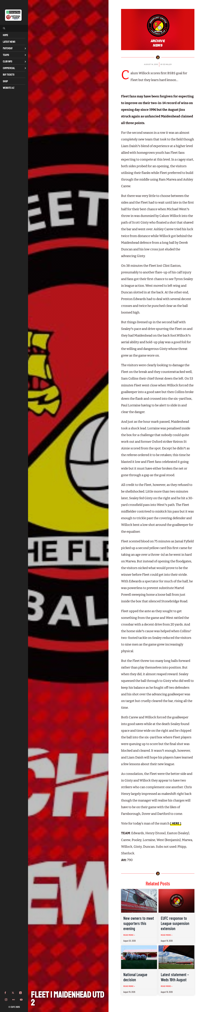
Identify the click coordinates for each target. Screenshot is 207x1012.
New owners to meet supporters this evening (138, 923)
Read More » (129, 935)
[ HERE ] (175, 823)
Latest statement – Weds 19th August (175, 977)
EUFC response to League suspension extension (175, 923)
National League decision (135, 977)
